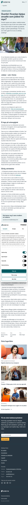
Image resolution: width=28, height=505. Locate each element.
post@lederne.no (10, 474)
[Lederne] (5, 2)
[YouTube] (10, 483)
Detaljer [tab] (14, 228)
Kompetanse (4, 453)
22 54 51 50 (9, 471)
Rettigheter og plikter (6, 10)
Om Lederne (4, 460)
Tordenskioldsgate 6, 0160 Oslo (13, 469)
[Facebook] (2, 483)
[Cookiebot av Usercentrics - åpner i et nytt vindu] (20, 225)
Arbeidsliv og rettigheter (6, 455)
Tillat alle (14, 271)
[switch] (24, 257)
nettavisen (18, 175)
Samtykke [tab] (5, 228)
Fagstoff (3, 458)
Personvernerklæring (5, 495)
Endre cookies (4, 498)
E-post (2, 432)
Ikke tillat (14, 279)
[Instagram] (7, 483)
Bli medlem (3, 450)
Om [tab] (23, 228)
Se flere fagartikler (5, 409)
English (3, 462)
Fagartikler (5, 5)
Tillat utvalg (14, 275)
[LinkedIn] (5, 483)
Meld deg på (5, 439)
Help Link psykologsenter (17, 109)
